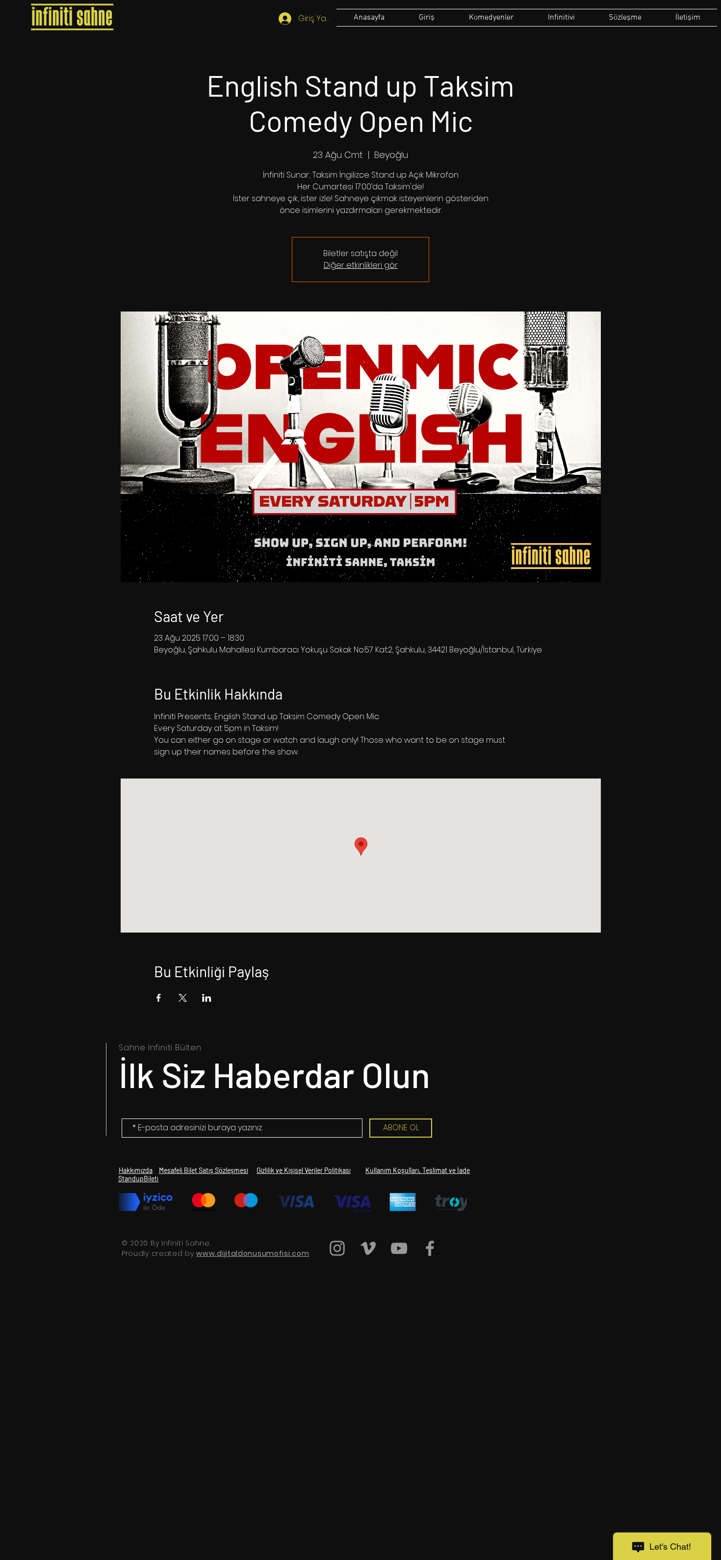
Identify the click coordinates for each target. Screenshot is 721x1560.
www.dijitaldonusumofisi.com (252, 1253)
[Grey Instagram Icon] (337, 1248)
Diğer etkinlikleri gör (361, 265)
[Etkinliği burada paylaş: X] (182, 998)
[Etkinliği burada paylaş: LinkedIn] (206, 998)
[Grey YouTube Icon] (399, 1248)
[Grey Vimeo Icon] (368, 1248)
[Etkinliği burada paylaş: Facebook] (158, 998)
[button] (625, 17)
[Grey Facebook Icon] (430, 1248)
